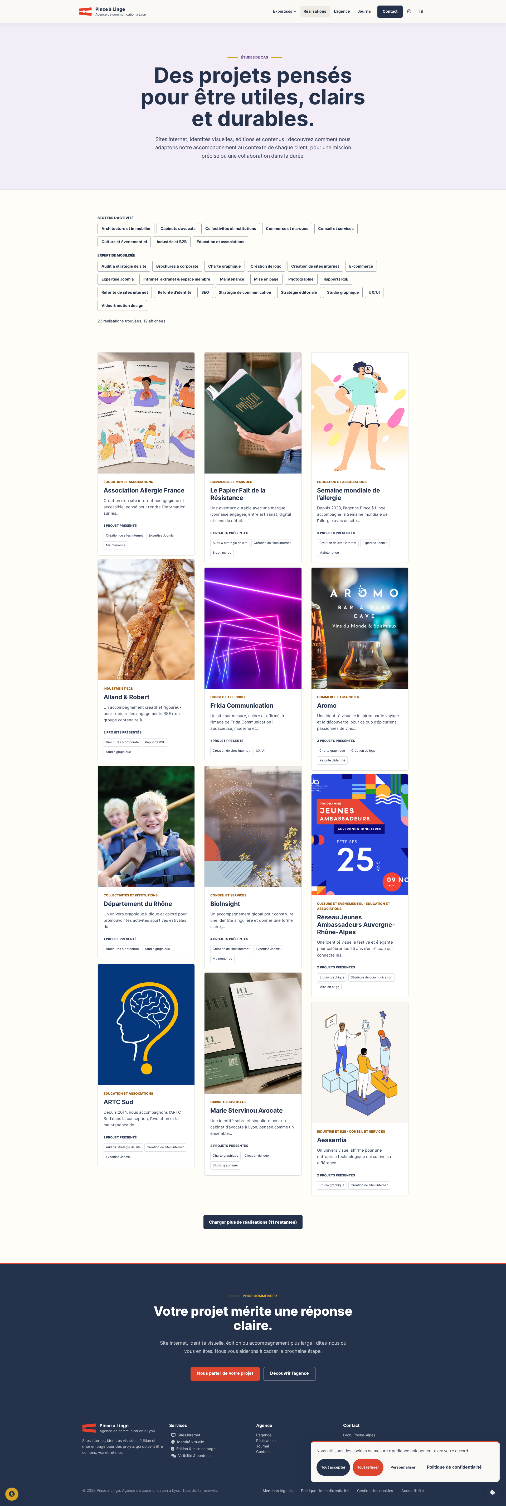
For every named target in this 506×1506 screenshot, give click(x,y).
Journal (365, 11)
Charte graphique (224, 266)
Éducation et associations (220, 241)
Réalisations (315, 11)
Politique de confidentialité (325, 1490)
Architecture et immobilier (126, 228)
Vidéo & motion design (122, 305)
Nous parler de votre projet (225, 1373)
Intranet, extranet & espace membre (176, 279)
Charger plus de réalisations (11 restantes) (253, 1222)
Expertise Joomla (117, 279)
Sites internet (189, 1435)
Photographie (301, 279)
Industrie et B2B (172, 241)
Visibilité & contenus (195, 1455)
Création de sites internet (315, 266)
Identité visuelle (190, 1442)
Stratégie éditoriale (299, 292)
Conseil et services (336, 228)
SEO (205, 292)
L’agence (342, 11)
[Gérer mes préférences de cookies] (492, 1492)
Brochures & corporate (177, 266)
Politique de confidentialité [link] (454, 1467)
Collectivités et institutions (230, 228)
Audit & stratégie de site (124, 266)
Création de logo (266, 266)
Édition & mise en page (196, 1448)
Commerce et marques (287, 228)
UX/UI (374, 292)
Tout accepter (333, 1467)
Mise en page (266, 279)
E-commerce (361, 266)
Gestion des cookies (375, 1490)
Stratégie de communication (245, 292)
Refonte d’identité (175, 292)
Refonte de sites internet (124, 292)
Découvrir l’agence (289, 1373)
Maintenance (232, 279)
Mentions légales (278, 1490)
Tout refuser (368, 1467)
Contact (390, 11)
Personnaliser (403, 1467)
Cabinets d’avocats (178, 228)
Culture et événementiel (124, 241)
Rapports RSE (336, 279)
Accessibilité (412, 1490)
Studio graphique (343, 292)
